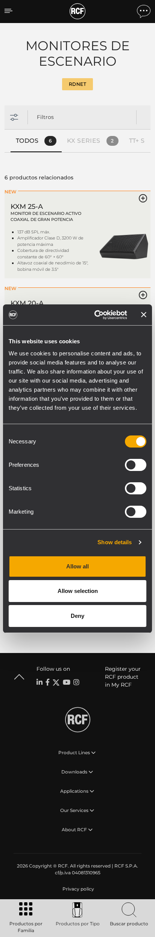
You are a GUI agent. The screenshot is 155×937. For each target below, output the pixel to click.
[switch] (135, 465)
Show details (114, 542)
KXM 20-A (27, 303)
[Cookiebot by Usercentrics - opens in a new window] (96, 315)
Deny (77, 616)
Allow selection (78, 591)
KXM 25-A (27, 206)
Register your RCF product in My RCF (123, 676)
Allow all (77, 566)
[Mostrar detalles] (123, 238)
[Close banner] (143, 314)
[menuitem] (77, 889)
